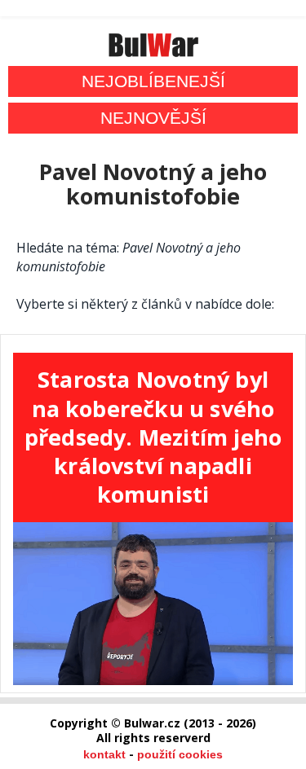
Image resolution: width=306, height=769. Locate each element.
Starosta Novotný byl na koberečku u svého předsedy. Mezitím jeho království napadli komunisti (153, 436)
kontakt (104, 754)
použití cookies (180, 754)
